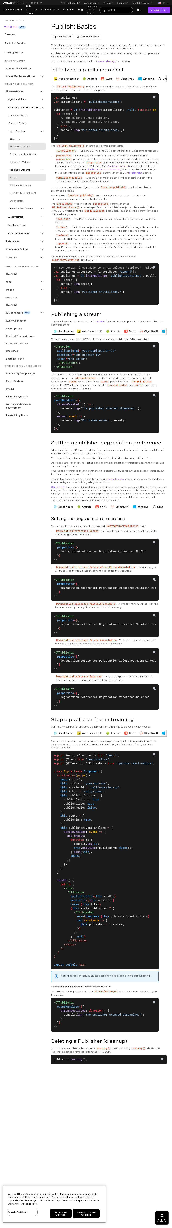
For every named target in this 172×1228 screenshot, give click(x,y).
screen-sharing (106, 61)
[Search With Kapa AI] (116, 10)
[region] (54, 1204)
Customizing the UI (118, 166)
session (100, 321)
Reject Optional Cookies (86, 1213)
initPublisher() (134, 172)
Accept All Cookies (60, 1213)
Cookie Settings (17, 1212)
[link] (13, 9)
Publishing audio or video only (104, 169)
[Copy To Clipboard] (154, 97)
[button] (143, 3)
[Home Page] (23, 3)
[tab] (66, 78)
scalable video (116, 479)
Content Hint (58, 487)
